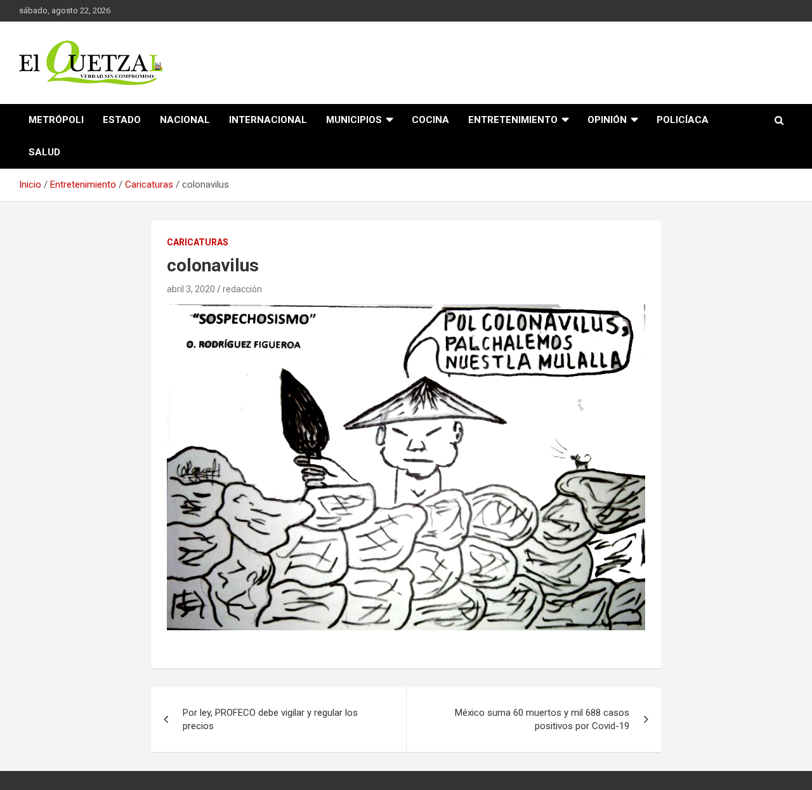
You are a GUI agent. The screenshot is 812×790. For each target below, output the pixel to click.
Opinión (607, 120)
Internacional (268, 120)
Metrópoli (56, 120)
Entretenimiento (513, 120)
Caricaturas (197, 242)
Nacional (185, 120)
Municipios (354, 120)
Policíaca (683, 120)
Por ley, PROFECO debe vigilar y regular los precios (270, 719)
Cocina (430, 120)
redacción (242, 289)
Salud (44, 152)
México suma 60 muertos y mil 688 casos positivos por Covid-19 (542, 719)
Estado (122, 120)
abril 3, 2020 (191, 289)
